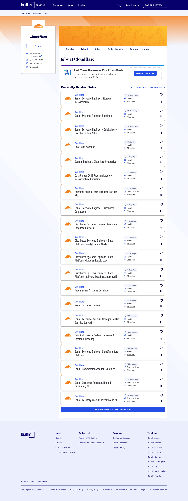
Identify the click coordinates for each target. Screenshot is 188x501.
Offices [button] (98, 49)
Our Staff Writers (63, 447)
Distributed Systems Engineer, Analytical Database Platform (96, 226)
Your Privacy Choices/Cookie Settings (130, 490)
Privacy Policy (92, 490)
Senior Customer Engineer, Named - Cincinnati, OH (93, 384)
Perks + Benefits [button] (115, 49)
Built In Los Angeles (156, 462)
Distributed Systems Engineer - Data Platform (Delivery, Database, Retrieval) (96, 274)
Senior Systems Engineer (88, 305)
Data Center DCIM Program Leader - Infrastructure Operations (93, 177)
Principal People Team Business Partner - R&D (97, 193)
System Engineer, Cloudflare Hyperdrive (95, 161)
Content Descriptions (65, 452)
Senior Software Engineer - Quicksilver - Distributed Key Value (96, 131)
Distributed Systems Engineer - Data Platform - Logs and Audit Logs (94, 258)
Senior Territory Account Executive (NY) (96, 400)
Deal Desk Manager (85, 147)
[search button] (119, 5)
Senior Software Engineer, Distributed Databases (94, 209)
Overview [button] (70, 49)
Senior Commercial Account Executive (95, 369)
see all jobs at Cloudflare (111, 409)
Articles (81, 5)
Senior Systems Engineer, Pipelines (93, 115)
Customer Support (121, 438)
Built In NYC (152, 466)
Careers (59, 443)
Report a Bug (119, 447)
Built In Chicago (154, 452)
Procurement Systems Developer (92, 290)
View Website (34, 67)
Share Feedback (120, 443)
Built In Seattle (154, 476)
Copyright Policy (76, 490)
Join (128, 5)
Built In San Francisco (157, 471)
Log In (136, 5)
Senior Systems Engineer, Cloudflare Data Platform (96, 353)
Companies (58, 5)
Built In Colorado (155, 457)
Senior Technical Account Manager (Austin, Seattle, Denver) (97, 320)
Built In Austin (153, 438)
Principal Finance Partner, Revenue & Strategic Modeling (94, 337)
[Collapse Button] (161, 101)
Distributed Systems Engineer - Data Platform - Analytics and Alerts (94, 242)
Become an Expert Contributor (92, 443)
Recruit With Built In (88, 438)
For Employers (154, 5)
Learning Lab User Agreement (32, 490)
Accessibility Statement (57, 490)
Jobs (70, 5)
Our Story (60, 438)
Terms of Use (107, 490)
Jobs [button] (84, 49)
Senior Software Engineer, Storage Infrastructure (93, 100)
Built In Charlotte (155, 447)
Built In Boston (154, 443)
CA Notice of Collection (158, 490)
